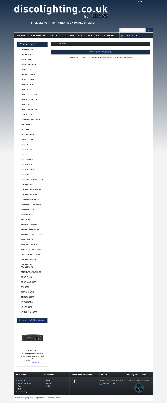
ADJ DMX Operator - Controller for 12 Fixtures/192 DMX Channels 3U (32, 356)
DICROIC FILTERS (28, 79)
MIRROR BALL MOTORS (31, 204)
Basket (48, 386)
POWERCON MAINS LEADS (32, 234)
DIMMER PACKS (27, 84)
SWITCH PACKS (27, 292)
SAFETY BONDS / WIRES (31, 254)
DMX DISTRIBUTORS (29, 99)
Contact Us (21, 380)
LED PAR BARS (27, 164)
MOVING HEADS (27, 214)
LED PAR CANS (27, 169)
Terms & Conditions (24, 383)
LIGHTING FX (21, 35)
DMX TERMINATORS (29, 109)
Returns (20, 386)
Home (55, 44)
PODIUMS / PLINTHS (30, 224)
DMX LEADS (26, 104)
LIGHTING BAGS (27, 184)
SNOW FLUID (26, 277)
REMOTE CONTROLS (30, 244)
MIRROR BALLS (27, 209)
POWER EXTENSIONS (30, 229)
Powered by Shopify (53, 398)
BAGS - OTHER (27, 49)
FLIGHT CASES (27, 114)
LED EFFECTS (26, 154)
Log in (122, 2)
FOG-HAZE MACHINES (30, 119)
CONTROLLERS (55, 35)
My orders (49, 383)
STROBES (25, 287)
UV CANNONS (27, 302)
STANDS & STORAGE (74, 35)
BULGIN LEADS (27, 69)
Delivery (20, 389)
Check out (146, 2)
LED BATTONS (27, 149)
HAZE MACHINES (28, 134)
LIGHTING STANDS (29, 194)
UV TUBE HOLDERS (29, 312)
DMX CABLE (26, 89)
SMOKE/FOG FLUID (29, 259)
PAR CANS (25, 219)
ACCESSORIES (109, 35)
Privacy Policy (22, 392)
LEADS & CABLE (93, 35)
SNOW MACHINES (28, 282)
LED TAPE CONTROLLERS (32, 179)
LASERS (24, 144)
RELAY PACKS (27, 239)
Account (48, 380)
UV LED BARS (26, 307)
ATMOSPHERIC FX (38, 35)
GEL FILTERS (26, 124)
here (110, 57)
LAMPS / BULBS (28, 139)
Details (35, 362)
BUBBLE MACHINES (29, 64)
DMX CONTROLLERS (29, 94)
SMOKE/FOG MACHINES (31, 272)
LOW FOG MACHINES (30, 199)
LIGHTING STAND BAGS (31, 189)
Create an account (132, 2)
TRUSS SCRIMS (27, 297)
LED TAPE (25, 174)
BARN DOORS (26, 54)
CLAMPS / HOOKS (28, 74)
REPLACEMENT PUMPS (31, 249)
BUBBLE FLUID (27, 59)
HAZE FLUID (26, 129)
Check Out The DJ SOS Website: (139, 380)
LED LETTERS (27, 159)
